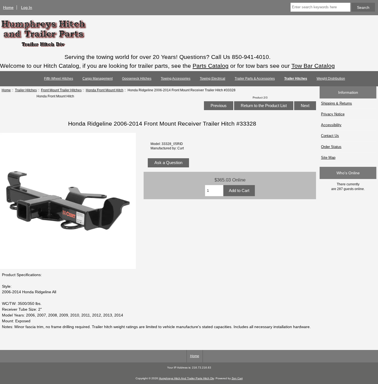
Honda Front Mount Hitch (104, 90)
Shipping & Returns (336, 103)
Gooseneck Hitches (136, 79)
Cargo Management (97, 79)
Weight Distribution (331, 79)
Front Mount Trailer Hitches (61, 90)
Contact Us (330, 136)
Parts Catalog (211, 66)
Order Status (331, 147)
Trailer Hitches (26, 90)
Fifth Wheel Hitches (58, 79)
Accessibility (331, 125)
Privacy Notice (333, 114)
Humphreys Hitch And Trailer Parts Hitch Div (186, 378)
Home (8, 7)
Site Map (328, 157)
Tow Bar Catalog (313, 66)
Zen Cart (237, 378)
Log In (26, 7)
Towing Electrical (212, 79)
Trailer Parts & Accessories (255, 79)
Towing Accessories (175, 79)
